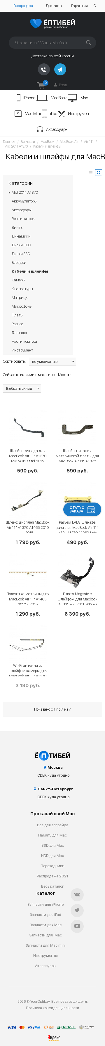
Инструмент (79, 113)
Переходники (52, 866)
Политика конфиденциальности (52, 1008)
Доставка (54, 6)
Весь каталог (52, 886)
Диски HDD (21, 245)
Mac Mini (33, 113)
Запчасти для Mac (46, 925)
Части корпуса (24, 341)
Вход (62, 85)
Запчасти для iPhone (45, 904)
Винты (17, 227)
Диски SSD (21, 254)
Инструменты (45, 955)
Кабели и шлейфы (47, 146)
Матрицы (20, 297)
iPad (53, 113)
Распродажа (23, 6)
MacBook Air (69, 142)
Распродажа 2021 (52, 876)
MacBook (59, 98)
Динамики (21, 236)
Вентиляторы (23, 219)
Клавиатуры (22, 289)
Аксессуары (57, 129)
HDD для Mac (52, 856)
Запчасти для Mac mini (46, 945)
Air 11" (88, 142)
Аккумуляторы (24, 201)
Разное (17, 324)
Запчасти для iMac (45, 935)
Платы (17, 315)
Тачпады (19, 332)
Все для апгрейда (52, 825)
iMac (84, 98)
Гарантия (79, 6)
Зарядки (19, 262)
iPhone (29, 98)
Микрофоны (22, 306)
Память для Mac (52, 835)
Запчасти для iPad (45, 915)
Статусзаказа (77, 509)
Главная (9, 142)
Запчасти (28, 142)
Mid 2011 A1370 (16, 146)
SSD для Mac (52, 845)
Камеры (18, 280)
